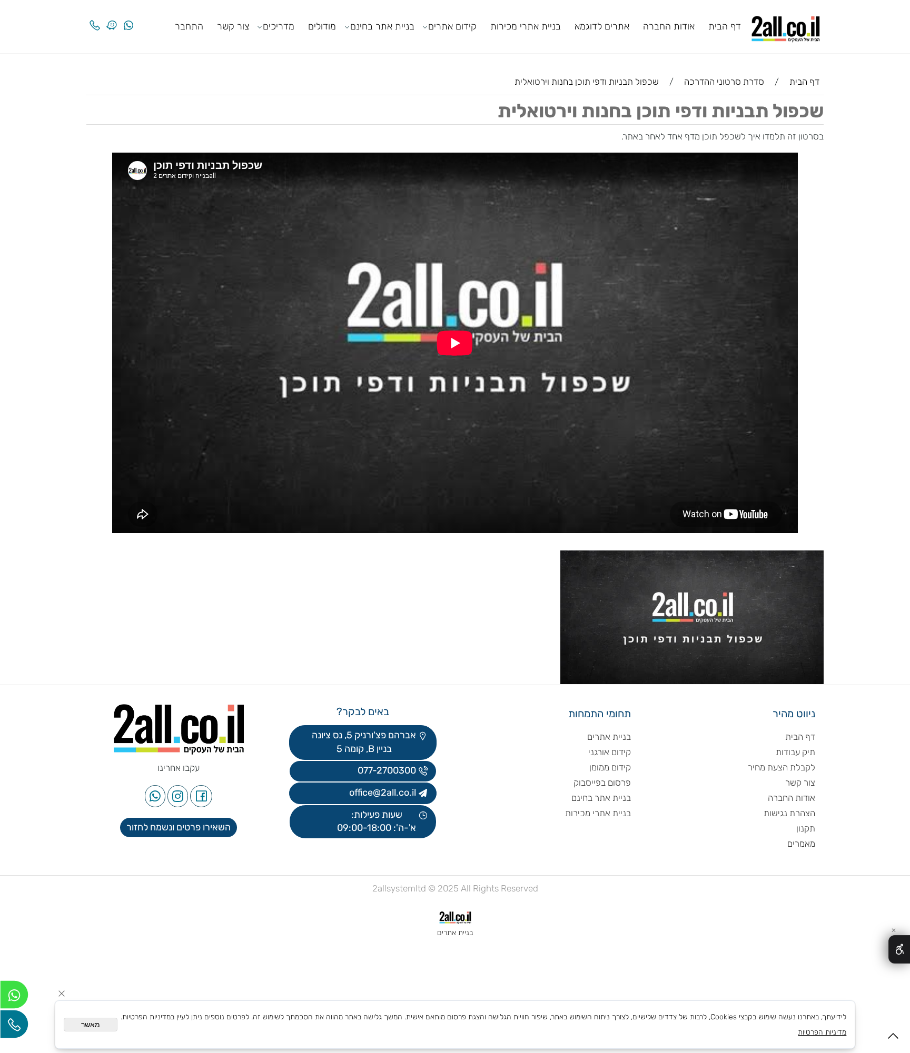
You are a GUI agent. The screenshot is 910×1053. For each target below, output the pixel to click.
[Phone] (94, 17)
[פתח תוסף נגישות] (899, 949)
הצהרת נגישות (788, 813)
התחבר (189, 26)
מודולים (322, 26)
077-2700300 (385, 770)
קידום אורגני (609, 752)
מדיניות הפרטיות (822, 1032)
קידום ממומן (610, 767)
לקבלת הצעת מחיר (781, 767)
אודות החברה (669, 26)
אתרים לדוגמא (602, 26)
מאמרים (801, 843)
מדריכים (278, 26)
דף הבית (724, 26)
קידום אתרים (452, 26)
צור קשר (233, 26)
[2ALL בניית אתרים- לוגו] (786, 26)
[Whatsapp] (128, 17)
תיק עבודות (795, 752)
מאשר (90, 1024)
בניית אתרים (609, 736)
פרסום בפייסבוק (601, 782)
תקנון (805, 828)
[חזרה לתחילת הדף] (893, 1039)
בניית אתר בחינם (382, 26)
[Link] (111, 17)
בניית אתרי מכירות (525, 26)
